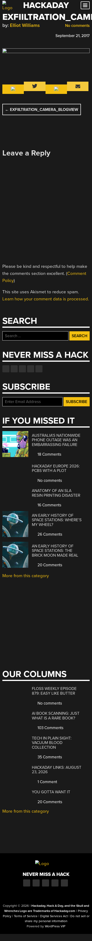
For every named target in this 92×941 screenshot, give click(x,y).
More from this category (25, 575)
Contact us (38, 368)
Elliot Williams (25, 25)
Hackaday (46, 5)
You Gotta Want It (51, 792)
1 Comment (47, 781)
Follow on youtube (22, 368)
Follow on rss (30, 368)
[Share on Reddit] (25, 35)
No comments (77, 25)
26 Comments (49, 534)
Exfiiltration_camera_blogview (41, 109)
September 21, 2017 (72, 35)
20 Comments (49, 565)
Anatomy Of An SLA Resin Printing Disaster (56, 493)
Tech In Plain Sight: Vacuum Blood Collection (51, 743)
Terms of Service (26, 916)
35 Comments (49, 757)
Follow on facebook (5, 368)
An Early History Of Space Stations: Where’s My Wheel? (57, 520)
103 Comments (50, 727)
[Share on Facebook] (4, 35)
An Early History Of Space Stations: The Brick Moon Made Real (55, 551)
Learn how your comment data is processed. (45, 299)
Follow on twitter (14, 368)
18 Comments (49, 454)
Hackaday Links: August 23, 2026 (56, 770)
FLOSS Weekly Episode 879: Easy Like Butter (54, 691)
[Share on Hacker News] (18, 35)
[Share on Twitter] (11, 35)
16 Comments (49, 505)
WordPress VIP (55, 926)
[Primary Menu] (85, 5)
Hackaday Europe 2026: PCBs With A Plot (56, 468)
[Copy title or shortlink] (32, 35)
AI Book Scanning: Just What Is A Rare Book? (55, 716)
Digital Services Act (54, 916)
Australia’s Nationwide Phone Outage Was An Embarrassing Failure (56, 440)
